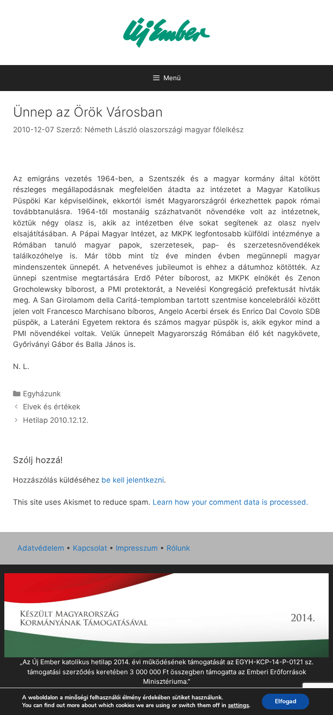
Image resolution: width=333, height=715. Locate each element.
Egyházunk (42, 393)
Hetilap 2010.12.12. (55, 420)
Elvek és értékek (51, 406)
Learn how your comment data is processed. (230, 502)
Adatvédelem (40, 548)
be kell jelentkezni (132, 480)
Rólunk (178, 548)
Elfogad (285, 701)
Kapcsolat (90, 548)
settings (238, 705)
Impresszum (137, 548)
